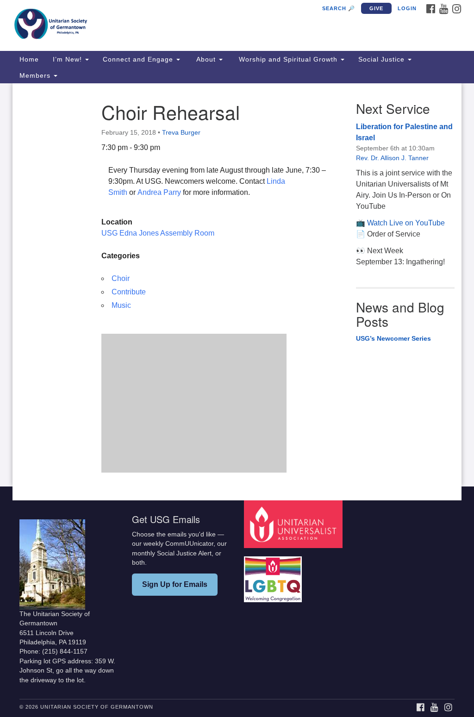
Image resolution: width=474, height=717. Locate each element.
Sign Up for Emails (174, 584)
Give (376, 8)
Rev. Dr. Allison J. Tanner (392, 158)
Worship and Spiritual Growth (288, 59)
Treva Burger (181, 132)
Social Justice (382, 59)
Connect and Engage (139, 59)
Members (36, 75)
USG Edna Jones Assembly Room (157, 233)
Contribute (129, 292)
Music (121, 305)
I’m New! (68, 59)
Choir (121, 278)
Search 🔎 (338, 8)
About (206, 59)
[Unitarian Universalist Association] (294, 523)
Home (29, 59)
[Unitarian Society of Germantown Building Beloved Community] (143, 25)
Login (407, 8)
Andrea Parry (160, 192)
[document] (237, 284)
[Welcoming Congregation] (274, 574)
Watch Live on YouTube (406, 223)
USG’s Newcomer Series (393, 338)
